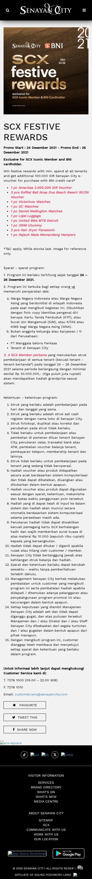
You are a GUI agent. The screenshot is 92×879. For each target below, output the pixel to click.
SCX (46, 825)
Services (46, 782)
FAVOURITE (27, 705)
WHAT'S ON (46, 792)
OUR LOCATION (46, 839)
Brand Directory (46, 787)
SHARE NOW (27, 729)
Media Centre (46, 801)
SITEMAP (46, 820)
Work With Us (46, 834)
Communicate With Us (46, 829)
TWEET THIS (27, 717)
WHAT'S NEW (46, 797)
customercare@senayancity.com (41, 694)
